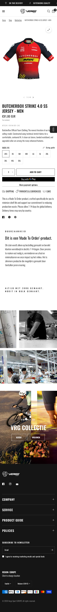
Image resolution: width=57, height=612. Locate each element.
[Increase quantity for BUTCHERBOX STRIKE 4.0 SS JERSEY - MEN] (12, 172)
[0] (53, 11)
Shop (10, 20)
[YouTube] (19, 484)
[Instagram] (12, 484)
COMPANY (8, 499)
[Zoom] (48, 30)
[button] (19, 437)
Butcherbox (18, 20)
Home (4, 20)
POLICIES (8, 530)
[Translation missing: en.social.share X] (10, 217)
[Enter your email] (52, 550)
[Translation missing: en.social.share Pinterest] (16, 217)
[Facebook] (5, 484)
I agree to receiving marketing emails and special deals (25, 556)
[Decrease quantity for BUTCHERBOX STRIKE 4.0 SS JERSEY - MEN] (4, 172)
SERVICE (7, 510)
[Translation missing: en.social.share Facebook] (4, 217)
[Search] (48, 11)
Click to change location (11, 573)
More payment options (28, 185)
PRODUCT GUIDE (12, 520)
